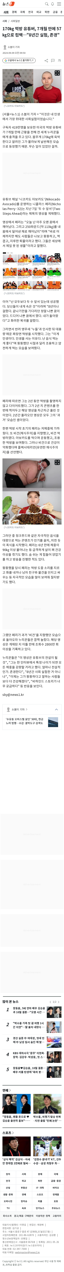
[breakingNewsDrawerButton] (52, 3)
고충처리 (57, 1215)
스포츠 (6, 1132)
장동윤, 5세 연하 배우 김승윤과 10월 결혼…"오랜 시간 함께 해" (29, 1012)
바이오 (56, 1187)
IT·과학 (40, 1187)
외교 (24, 1180)
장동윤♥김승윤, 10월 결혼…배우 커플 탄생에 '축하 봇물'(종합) (29, 1072)
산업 (8, 1187)
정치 (8, 1174)
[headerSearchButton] (46, 3)
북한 (40, 1180)
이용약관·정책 (43, 1215)
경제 (40, 1174)
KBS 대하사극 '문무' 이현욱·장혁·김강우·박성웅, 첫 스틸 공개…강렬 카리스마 (29, 1057)
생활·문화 (8, 1194)
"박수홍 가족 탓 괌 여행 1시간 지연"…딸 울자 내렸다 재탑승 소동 (28, 1027)
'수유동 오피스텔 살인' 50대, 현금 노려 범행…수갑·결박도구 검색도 (24, 721)
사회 (4, 21)
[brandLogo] (8, 4)
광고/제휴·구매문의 (23, 1215)
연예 (5, 1090)
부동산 (24, 1187)
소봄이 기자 (14, 47)
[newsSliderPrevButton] (50, 1002)
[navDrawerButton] (59, 3)
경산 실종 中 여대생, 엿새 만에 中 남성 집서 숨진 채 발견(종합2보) (28, 1042)
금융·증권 (56, 1180)
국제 (56, 1174)
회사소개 (7, 1215)
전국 (8, 1180)
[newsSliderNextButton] (58, 1002)
